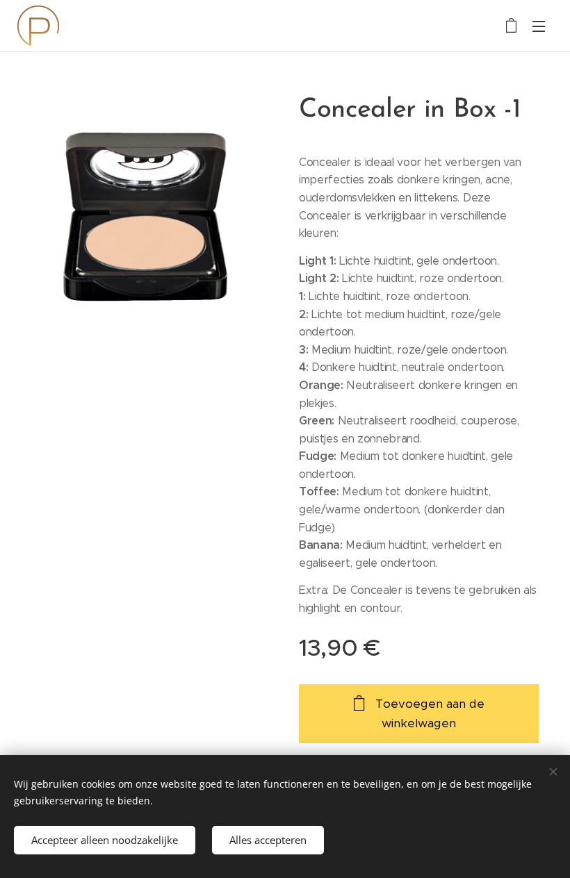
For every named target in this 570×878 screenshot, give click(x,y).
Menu (539, 26)
